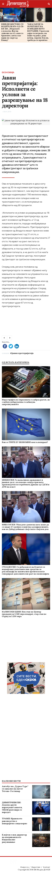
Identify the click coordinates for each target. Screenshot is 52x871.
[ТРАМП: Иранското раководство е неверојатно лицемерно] (41, 824)
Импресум (24, 867)
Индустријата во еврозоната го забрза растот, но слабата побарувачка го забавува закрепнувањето (26, 402)
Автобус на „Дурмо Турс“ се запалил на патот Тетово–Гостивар (15, 788)
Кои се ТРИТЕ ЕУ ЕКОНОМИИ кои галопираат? (25, 442)
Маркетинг (35, 867)
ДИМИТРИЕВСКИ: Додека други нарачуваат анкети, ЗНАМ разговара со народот (12, 807)
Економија (8, 72)
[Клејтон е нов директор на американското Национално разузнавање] (41, 840)
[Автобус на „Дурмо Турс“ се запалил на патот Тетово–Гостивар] (41, 792)
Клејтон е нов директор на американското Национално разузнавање (14, 838)
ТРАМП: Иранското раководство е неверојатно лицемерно (14, 821)
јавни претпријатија (22, 353)
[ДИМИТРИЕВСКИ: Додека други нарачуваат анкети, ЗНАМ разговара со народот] (41, 808)
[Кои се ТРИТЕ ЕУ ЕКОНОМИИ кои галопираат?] (26, 424)
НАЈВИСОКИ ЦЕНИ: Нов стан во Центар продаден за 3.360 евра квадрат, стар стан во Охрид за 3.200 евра (24, 614)
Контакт (46, 867)
